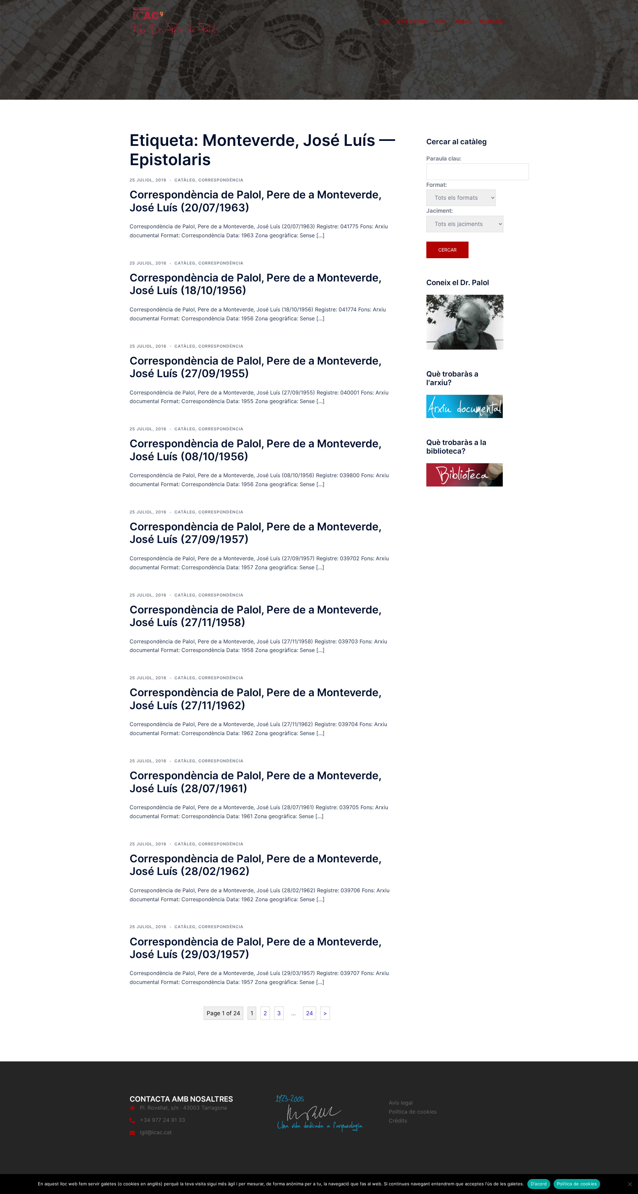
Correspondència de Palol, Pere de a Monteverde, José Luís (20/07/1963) (255, 201)
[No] (629, 1184)
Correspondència (221, 179)
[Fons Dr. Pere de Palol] (173, 20)
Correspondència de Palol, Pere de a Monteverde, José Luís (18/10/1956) (255, 284)
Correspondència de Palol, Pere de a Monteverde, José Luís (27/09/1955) (255, 367)
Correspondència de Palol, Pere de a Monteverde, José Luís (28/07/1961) (255, 782)
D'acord (539, 1183)
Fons (441, 21)
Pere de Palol (412, 21)
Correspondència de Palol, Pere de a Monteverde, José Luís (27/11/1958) (255, 616)
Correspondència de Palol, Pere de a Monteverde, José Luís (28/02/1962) (255, 865)
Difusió (463, 21)
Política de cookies (413, 1111)
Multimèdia (492, 21)
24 (309, 1013)
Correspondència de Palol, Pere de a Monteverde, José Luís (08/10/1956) (255, 450)
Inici (384, 21)
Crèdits (398, 1120)
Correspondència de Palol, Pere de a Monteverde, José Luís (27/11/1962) (255, 698)
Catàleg (184, 179)
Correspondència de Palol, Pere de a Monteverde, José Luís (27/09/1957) (255, 533)
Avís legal (401, 1102)
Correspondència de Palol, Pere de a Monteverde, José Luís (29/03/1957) (255, 948)
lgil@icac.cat (156, 1132)
